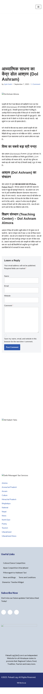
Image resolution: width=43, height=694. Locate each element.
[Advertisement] (21, 40)
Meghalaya (6, 508)
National (5, 512)
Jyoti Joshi (8, 88)
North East (6, 524)
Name (6, 280)
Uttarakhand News (9, 540)
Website (7, 300)
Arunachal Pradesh (9, 491)
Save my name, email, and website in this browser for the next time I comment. (20, 344)
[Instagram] (16, 616)
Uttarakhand (6, 536)
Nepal (4, 516)
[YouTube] (3, 616)
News (4, 520)
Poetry (4, 528)
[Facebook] (10, 616)
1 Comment (35, 88)
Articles (5, 487)
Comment (8, 310)
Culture (4, 499)
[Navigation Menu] (38, 9)
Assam (4, 495)
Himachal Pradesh (9, 504)
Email (6, 290)
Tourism (5, 532)
